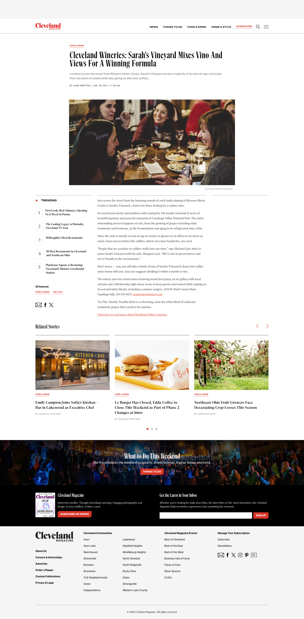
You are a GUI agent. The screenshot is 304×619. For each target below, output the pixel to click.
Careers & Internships (48, 557)
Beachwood (91, 552)
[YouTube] (254, 555)
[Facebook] (228, 555)
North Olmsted (131, 558)
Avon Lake (90, 546)
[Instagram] (240, 555)
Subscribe (244, 26)
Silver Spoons (172, 571)
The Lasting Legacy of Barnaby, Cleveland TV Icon (65, 226)
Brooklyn (89, 565)
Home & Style (221, 27)
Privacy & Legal (44, 582)
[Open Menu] (266, 27)
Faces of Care (172, 565)
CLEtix (168, 577)
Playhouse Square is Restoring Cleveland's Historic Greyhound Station (65, 269)
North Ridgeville (132, 565)
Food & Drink (196, 27)
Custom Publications (47, 576)
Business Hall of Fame (177, 558)
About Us (41, 551)
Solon (126, 577)
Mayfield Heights (132, 546)
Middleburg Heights (134, 552)
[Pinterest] (246, 555)
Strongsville (130, 584)
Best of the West (174, 552)
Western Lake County (135, 590)
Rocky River (129, 571)
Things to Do (172, 27)
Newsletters (225, 546)
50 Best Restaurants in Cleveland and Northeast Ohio (66, 253)
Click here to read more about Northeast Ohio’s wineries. (133, 314)
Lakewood (129, 539)
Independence (92, 590)
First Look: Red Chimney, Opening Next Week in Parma (66, 212)
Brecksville (90, 558)
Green (87, 584)
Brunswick (89, 571)
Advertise (41, 563)
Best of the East (173, 546)
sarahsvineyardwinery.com (147, 294)
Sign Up (261, 515)
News (154, 27)
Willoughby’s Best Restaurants (64, 238)
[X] (233, 555)
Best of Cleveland (174, 539)
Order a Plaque (44, 570)
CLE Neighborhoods (95, 577)
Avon (86, 539)
